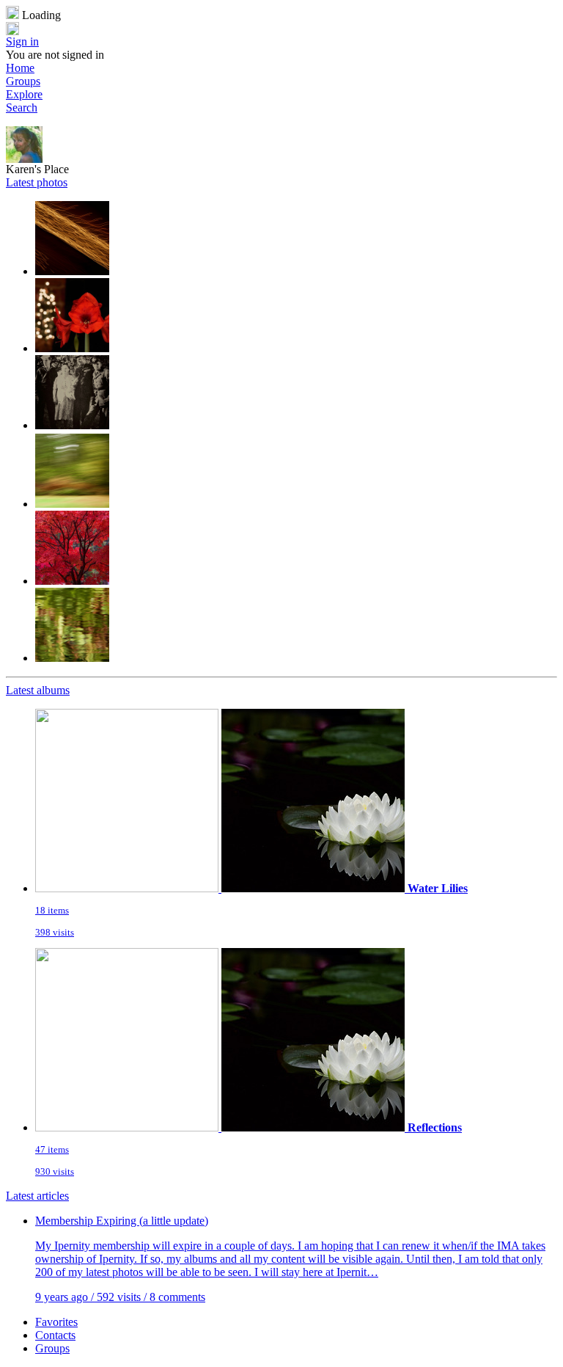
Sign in (22, 41)
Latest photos (36, 182)
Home (20, 68)
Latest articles (37, 1195)
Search (21, 107)
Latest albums (38, 690)
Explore (24, 94)
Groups (23, 81)
